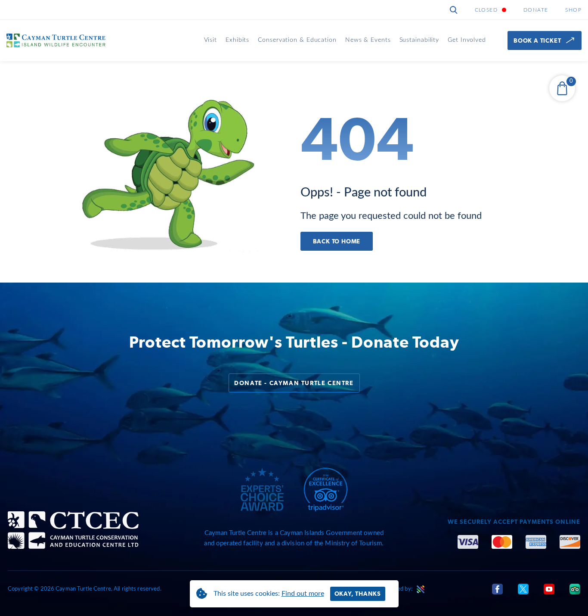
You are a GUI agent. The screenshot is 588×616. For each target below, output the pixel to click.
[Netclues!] (421, 589)
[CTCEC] (73, 530)
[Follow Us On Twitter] (523, 588)
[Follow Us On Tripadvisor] (574, 588)
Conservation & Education (297, 40)
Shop (573, 9)
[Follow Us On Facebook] (497, 588)
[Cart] (562, 88)
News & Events (368, 40)
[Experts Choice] (262, 489)
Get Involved (467, 40)
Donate (535, 9)
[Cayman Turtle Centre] (55, 40)
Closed (486, 9)
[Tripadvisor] (325, 490)
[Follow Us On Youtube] (549, 588)
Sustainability (419, 40)
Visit (210, 40)
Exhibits (237, 40)
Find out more (303, 593)
